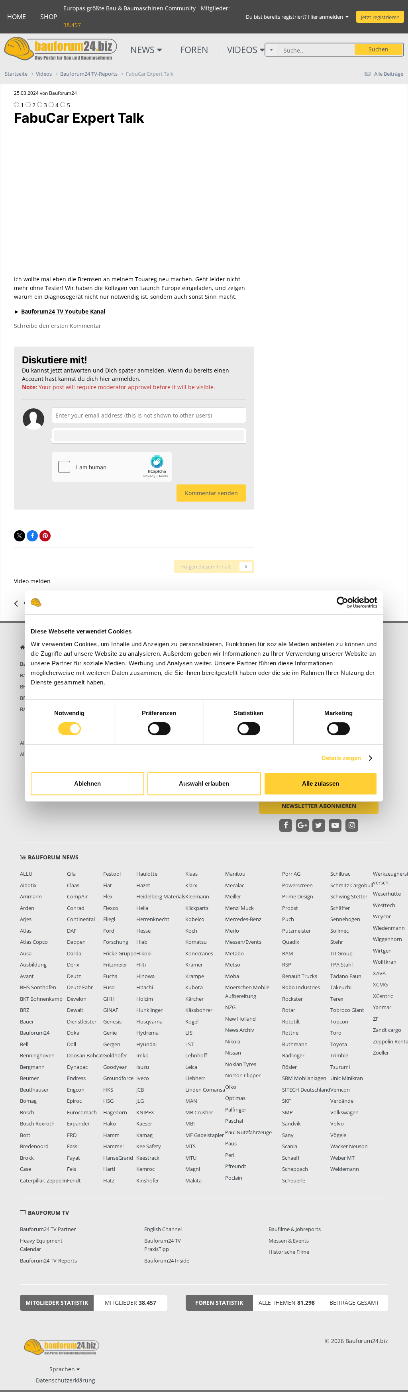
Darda (74, 953)
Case (25, 1168)
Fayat (73, 1157)
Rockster (292, 998)
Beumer (29, 1078)
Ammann (31, 896)
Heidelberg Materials (160, 896)
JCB (140, 1089)
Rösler (289, 1066)
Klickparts (196, 908)
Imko (142, 1055)
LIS (188, 1032)
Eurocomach (82, 1112)
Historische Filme (289, 1251)
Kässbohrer (198, 1010)
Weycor (382, 916)
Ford (108, 930)
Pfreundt (235, 1166)
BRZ (24, 1010)
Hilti (141, 964)
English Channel (163, 1229)
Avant (27, 976)
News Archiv (239, 1029)
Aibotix (28, 885)
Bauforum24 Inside (166, 1260)
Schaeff (291, 1157)
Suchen (378, 49)
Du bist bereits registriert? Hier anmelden (295, 16)
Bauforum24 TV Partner (48, 1229)
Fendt (74, 1180)
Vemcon (340, 1089)
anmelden (125, 378)
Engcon (75, 1089)
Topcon (339, 1021)
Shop (48, 16)
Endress (76, 1078)
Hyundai (146, 1044)
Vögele (338, 1135)
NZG (230, 1007)
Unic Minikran (346, 1078)
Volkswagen (344, 1112)
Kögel (191, 1021)
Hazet (143, 885)
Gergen (111, 1044)
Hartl (109, 1168)
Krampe (194, 976)
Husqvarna (149, 1021)
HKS (108, 1089)
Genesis (112, 1021)
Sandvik (291, 1123)
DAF (71, 930)
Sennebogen (345, 919)
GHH (109, 998)
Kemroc (145, 1168)
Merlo (232, 930)
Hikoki (143, 953)
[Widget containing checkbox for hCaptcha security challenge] (112, 467)
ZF (376, 1018)
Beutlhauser (34, 1089)
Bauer (27, 1021)
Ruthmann (295, 1044)
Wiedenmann (389, 927)
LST (189, 1044)
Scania (289, 1146)
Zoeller (381, 1052)
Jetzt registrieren (380, 17)
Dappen (76, 941)
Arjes (25, 919)
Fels (71, 1168)
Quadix (290, 941)
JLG (140, 1100)
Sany (288, 1135)
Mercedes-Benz (243, 919)
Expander (78, 1123)
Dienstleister (81, 1021)
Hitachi (144, 987)
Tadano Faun (345, 976)
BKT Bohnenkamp (41, 998)
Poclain (233, 1177)
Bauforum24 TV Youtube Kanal (63, 311)
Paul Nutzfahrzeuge (248, 1132)
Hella (142, 908)
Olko (230, 1086)
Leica (191, 1066)
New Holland (240, 1018)
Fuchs (110, 976)
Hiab (141, 941)
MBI (190, 1123)
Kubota (194, 987)
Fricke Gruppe (119, 953)
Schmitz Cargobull (351, 885)
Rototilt (291, 1021)
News (143, 49)
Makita (193, 1180)
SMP (287, 1112)
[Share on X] (19, 535)
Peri (229, 1155)
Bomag (28, 1100)
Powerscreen (297, 885)
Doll (71, 1044)
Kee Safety (148, 1146)
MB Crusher (199, 1112)
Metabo (234, 953)
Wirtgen (382, 950)
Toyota (338, 1044)
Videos (243, 49)
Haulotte (146, 873)
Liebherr (195, 1078)
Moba (232, 976)
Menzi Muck (239, 908)
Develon (76, 998)
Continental (81, 919)
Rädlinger (293, 1055)
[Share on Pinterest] (45, 535)
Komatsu (196, 941)
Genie (110, 1032)
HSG (108, 1100)
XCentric (383, 996)
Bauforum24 (34, 1032)
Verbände (341, 1100)
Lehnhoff (196, 1055)
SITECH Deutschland (306, 1089)
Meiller (233, 896)
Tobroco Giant (347, 1010)
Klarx (191, 885)
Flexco (110, 908)
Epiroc (74, 1100)
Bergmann (32, 1066)
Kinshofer (147, 1180)
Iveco (142, 1078)
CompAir (77, 896)
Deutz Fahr (80, 987)
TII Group (341, 953)
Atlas (25, 930)
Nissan (233, 1052)
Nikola (232, 1041)
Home (16, 16)
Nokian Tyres (240, 1064)
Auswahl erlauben (204, 783)
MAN (191, 1100)
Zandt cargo (387, 1029)
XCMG (380, 984)
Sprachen (62, 1369)
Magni (192, 1168)
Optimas (235, 1098)
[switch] (159, 728)
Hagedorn (115, 1112)
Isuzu (142, 1066)
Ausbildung (33, 964)
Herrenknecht (152, 919)
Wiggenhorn (387, 939)
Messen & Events (289, 1240)
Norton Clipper (243, 1075)
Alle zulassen (320, 783)
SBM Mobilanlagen (304, 1078)
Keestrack (147, 1157)
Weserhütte (387, 893)
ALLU (26, 873)
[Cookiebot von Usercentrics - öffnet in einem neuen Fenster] (342, 602)
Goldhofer (115, 1055)
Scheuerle (293, 1180)
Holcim (144, 998)
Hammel (113, 1146)
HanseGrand (118, 1157)
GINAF (110, 1010)
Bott (25, 1135)
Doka (73, 1032)
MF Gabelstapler (204, 1135)
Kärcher (194, 998)
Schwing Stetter (348, 896)
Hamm (111, 1135)
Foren (194, 49)
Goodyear (115, 1066)
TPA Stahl (341, 964)
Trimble (339, 1055)
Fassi (72, 1146)
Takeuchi (340, 987)
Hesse (143, 930)
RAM (287, 953)
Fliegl (109, 919)
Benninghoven (37, 1055)
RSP (286, 964)
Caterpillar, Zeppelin (43, 1180)
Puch (288, 919)
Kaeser (144, 1123)
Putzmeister (296, 930)
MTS (190, 1146)
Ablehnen (87, 783)
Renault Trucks (299, 976)
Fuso (109, 987)
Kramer (194, 964)
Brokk (27, 1157)
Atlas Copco (34, 941)
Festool (112, 873)
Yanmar (382, 1007)
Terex (336, 998)
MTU (190, 1157)
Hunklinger (149, 1010)
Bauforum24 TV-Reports (48, 1260)
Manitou (235, 873)
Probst (290, 908)
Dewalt (75, 1010)
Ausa (25, 953)
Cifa (71, 873)
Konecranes (199, 953)
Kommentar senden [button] (211, 493)
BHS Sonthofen (38, 987)
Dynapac (77, 1066)
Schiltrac (340, 873)
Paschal (234, 1120)
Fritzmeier (115, 964)
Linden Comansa (205, 1089)
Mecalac (234, 885)
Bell (24, 1044)
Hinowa (145, 976)
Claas (73, 885)
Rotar (288, 1010)
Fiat (107, 885)
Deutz (74, 976)
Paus (231, 1143)
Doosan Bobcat (85, 1055)
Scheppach (295, 1168)
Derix (73, 964)
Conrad (75, 908)
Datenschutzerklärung (65, 1380)
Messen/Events (243, 941)
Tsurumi (340, 1066)
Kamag (144, 1135)
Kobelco (194, 919)
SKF (286, 1100)
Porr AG (291, 873)
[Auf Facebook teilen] (32, 535)
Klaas (191, 873)
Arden (27, 908)
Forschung (115, 941)
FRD (71, 1135)
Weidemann (344, 1168)
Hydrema (147, 1032)
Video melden (32, 581)
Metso (232, 964)
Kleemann (197, 896)
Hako (109, 1123)
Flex (108, 896)
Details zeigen (341, 758)
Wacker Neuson (349, 1146)
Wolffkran (384, 961)
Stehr (336, 941)
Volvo (337, 1123)
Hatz (108, 1180)
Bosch (27, 1112)
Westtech (384, 905)
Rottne (290, 1032)
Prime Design (297, 896)
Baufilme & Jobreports (295, 1229)
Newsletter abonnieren (319, 806)
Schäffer (340, 908)
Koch (191, 930)
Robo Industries (301, 987)
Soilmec (339, 930)
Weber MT (342, 1157)
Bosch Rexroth (37, 1123)
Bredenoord (34, 1146)
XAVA (379, 973)
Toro (335, 1032)
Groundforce (118, 1078)
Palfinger (235, 1109)
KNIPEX (145, 1112)
